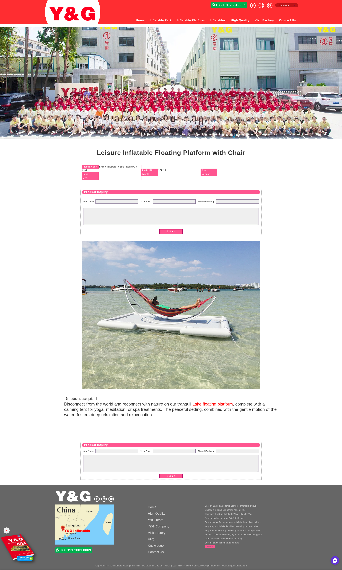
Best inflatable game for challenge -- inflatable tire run (230, 506)
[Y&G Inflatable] (73, 501)
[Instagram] (262, 4)
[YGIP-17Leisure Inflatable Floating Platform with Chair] (171, 388)
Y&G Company (158, 526)
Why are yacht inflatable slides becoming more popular (231, 526)
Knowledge (156, 545)
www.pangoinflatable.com (234, 565)
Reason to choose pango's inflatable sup (224, 518)
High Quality (240, 20)
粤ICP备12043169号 (175, 565)
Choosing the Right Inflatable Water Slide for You (228, 514)
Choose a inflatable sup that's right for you (225, 510)
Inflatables (218, 20)
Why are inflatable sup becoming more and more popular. (232, 530)
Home (140, 20)
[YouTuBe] (271, 4)
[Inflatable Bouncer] (84, 524)
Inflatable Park (161, 20)
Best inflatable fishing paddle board (222, 543)
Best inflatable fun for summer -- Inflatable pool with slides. (233, 522)
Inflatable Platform (191, 20)
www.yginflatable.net (210, 565)
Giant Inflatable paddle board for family (223, 538)
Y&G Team (155, 520)
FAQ (151, 539)
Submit (171, 231)
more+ (210, 546)
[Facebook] (254, 4)
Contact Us (287, 20)
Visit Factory (264, 20)
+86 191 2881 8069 (231, 5)
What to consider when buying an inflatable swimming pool (233, 534)
